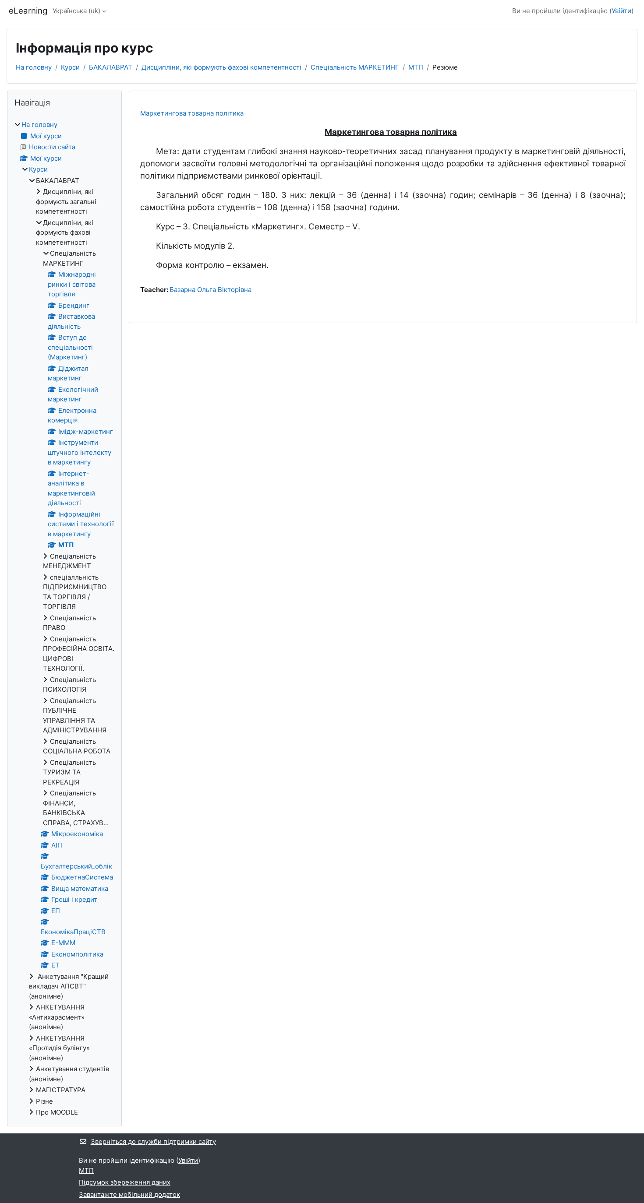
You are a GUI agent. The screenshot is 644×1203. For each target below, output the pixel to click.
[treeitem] (64, 619)
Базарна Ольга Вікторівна (210, 289)
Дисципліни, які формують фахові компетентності (221, 67)
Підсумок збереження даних (124, 1182)
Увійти (621, 11)
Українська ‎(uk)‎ (76, 11)
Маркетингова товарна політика (192, 113)
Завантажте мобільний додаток (129, 1194)
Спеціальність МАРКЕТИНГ (355, 67)
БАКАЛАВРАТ (110, 67)
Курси (70, 67)
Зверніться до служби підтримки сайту (153, 1141)
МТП (415, 67)
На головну (34, 67)
